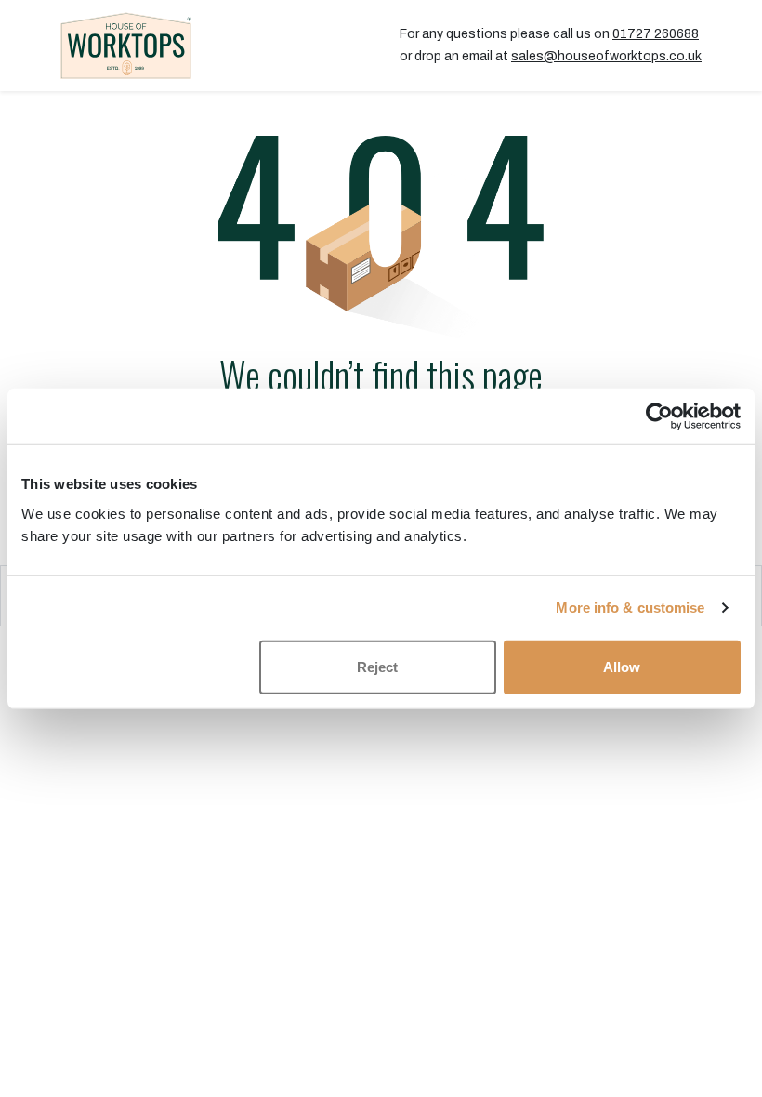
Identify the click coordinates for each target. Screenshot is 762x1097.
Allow (621, 666)
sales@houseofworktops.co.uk (606, 56)
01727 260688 (655, 34)
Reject (377, 666)
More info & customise (630, 607)
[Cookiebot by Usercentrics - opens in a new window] (659, 416)
